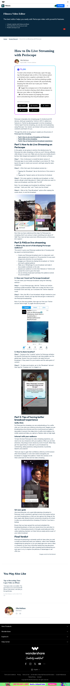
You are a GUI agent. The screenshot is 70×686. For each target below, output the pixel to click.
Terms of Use (25, 674)
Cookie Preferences (61, 674)
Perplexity (35, 105)
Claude (24, 110)
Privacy (19, 674)
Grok (35, 110)
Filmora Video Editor (14, 13)
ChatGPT (23, 105)
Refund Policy (32, 677)
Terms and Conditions (10, 674)
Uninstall (39, 677)
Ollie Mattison (24, 60)
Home (5, 39)
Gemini (47, 105)
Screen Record (13, 39)
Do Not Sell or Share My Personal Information (42, 674)
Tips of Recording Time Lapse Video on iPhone (12, 582)
